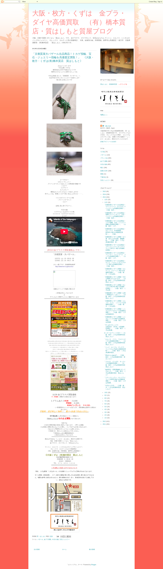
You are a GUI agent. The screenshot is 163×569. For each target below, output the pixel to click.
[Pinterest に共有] (70, 536)
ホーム (64, 549)
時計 (101, 167)
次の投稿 (37, 549)
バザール (40, 539)
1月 (105, 418)
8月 (105, 398)
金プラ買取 (47, 539)
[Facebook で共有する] (68, 536)
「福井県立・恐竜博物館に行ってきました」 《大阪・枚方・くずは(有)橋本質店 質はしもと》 (115, 372)
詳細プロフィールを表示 (108, 141)
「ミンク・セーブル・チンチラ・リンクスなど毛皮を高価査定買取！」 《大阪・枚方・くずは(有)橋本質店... (115, 349)
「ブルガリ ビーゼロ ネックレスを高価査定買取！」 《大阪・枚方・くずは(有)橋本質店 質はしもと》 (115, 364)
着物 (101, 174)
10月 (106, 392)
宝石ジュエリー (65, 539)
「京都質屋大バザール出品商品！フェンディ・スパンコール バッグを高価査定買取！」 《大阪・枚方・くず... (115, 255)
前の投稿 (92, 549)
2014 (104, 194)
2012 (104, 421)
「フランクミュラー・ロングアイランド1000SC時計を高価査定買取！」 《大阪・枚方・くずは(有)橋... (115, 380)
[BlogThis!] (64, 536)
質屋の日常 (104, 171)
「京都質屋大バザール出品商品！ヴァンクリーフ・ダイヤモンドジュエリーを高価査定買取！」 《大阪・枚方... (115, 207)
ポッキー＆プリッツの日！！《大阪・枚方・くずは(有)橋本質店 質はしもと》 (115, 334)
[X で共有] (66, 536)
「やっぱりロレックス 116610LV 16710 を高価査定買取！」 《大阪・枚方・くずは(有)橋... (115, 327)
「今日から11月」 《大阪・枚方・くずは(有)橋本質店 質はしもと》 (114, 387)
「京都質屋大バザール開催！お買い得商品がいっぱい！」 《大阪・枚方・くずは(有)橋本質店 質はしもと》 (115, 295)
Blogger (93, 564)
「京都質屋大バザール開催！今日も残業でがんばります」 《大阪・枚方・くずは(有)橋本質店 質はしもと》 (115, 279)
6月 (105, 404)
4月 (105, 409)
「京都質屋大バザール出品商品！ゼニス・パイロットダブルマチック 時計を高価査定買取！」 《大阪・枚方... (115, 263)
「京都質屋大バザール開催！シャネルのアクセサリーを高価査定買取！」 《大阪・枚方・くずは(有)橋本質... (115, 311)
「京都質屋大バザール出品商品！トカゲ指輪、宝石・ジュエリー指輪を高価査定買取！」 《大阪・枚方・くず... (115, 223)
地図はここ (104, 115)
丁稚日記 (103, 177)
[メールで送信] (61, 536)
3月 (105, 412)
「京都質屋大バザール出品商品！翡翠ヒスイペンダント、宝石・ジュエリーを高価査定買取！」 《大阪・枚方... (115, 215)
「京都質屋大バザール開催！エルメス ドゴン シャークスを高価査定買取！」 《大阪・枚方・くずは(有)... (115, 303)
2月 (105, 415)
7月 (105, 401)
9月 (105, 395)
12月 (106, 199)
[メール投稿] (57, 536)
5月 (105, 406)
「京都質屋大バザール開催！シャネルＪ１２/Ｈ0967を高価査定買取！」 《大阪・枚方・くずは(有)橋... (115, 319)
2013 (104, 197)
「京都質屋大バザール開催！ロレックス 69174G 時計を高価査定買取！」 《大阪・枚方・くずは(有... (115, 287)
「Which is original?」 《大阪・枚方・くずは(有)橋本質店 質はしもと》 (114, 356)
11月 (106, 202)
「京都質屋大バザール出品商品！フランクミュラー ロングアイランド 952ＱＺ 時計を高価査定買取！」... (115, 247)
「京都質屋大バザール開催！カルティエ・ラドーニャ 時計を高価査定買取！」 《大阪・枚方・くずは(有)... (115, 271)
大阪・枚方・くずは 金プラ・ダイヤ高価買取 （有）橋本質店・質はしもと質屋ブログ (79, 22)
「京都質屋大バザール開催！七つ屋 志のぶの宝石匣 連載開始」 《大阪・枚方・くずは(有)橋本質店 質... (115, 239)
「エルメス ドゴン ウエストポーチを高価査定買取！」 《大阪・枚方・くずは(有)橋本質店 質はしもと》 (115, 341)
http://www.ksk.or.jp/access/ (64, 266)
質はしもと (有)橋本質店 (108, 84)
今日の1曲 (55, 539)
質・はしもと (107, 126)
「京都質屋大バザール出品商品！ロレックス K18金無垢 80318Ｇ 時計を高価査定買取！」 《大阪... (115, 231)
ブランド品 (104, 158)
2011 (104, 424)
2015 (104, 191)
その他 (102, 152)
